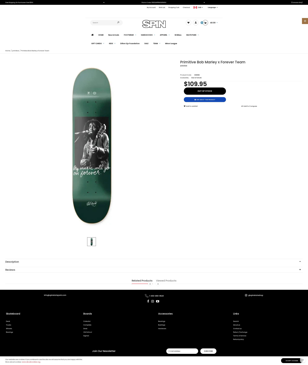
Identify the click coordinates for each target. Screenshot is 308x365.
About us (236, 325)
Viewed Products (166, 280)
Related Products (142, 280)
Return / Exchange (240, 332)
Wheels (9, 328)
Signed (86, 336)
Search (236, 321)
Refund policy (238, 339)
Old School (87, 332)
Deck (8, 321)
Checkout (186, 7)
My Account (151, 7)
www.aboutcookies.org (31, 362)
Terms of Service (239, 336)
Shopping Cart (173, 7)
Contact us (237, 328)
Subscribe (208, 351)
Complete (87, 325)
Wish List (162, 7)
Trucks (8, 325)
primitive (183, 65)
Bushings (161, 325)
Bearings (9, 332)
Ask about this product (205, 100)
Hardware (162, 328)
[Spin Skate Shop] (154, 27)
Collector (87, 321)
